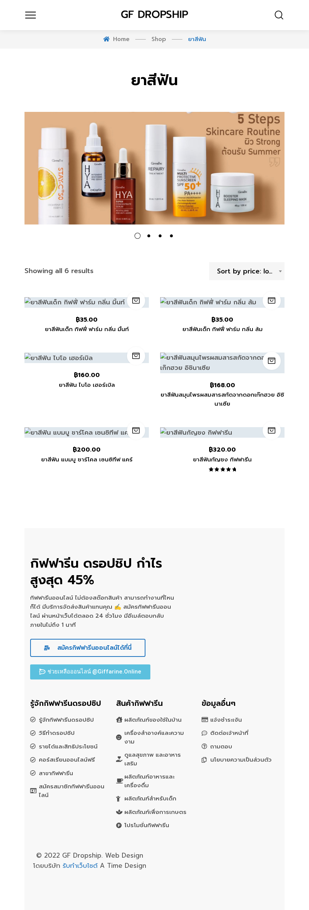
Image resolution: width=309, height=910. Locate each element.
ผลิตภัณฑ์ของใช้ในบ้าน (153, 720)
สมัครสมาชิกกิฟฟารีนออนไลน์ (71, 790)
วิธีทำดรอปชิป (57, 733)
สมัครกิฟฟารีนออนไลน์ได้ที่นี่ (93, 647)
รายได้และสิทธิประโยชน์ (68, 746)
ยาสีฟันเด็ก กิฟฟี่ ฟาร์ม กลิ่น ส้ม (222, 329)
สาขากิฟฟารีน (56, 773)
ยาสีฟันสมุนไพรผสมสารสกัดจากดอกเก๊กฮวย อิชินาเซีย (222, 399)
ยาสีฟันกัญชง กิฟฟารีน (222, 459)
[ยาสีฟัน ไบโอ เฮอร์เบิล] (86, 358)
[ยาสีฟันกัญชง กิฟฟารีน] (222, 432)
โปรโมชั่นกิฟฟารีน (146, 825)
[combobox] (247, 271)
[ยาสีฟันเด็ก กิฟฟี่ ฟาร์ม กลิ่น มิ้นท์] (86, 302)
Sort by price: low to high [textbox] (250, 271)
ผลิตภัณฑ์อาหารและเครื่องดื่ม (149, 781)
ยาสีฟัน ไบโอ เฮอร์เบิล (87, 385)
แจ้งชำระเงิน (226, 720)
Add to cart (136, 301)
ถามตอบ (221, 746)
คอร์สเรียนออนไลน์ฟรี (67, 760)
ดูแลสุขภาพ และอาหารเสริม (152, 759)
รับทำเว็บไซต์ (81, 865)
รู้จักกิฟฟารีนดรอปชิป (66, 720)
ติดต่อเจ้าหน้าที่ (229, 733)
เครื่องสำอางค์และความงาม (154, 737)
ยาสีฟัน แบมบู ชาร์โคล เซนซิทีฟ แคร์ (87, 459)
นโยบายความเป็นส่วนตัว (241, 760)
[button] (90, 671)
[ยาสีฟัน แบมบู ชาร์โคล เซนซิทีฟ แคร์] (86, 432)
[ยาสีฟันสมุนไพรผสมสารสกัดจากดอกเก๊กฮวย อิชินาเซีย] (222, 363)
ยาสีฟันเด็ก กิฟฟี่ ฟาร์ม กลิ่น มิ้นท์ (87, 329)
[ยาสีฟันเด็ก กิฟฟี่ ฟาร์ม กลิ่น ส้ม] (222, 302)
